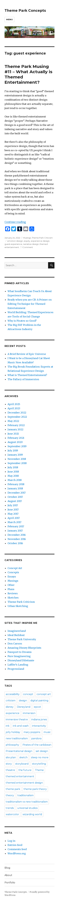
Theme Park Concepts (25, 10)
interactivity (39, 725)
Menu (9, 19)
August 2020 (15, 442)
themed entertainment (20, 776)
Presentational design (19, 751)
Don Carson (15, 643)
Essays (12, 576)
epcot (37, 706)
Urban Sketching (18, 606)
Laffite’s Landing (18, 664)
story (9, 763)
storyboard (22, 763)
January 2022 (15, 429)
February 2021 (16, 437)
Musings (27, 238)
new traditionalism (17, 738)
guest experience (13, 244)
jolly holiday (13, 732)
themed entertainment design (24, 782)
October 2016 (15, 543)
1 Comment (27, 247)
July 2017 (13, 505)
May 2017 (13, 513)
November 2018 (17, 458)
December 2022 (17, 412)
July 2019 (13, 450)
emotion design (15, 241)
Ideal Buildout (16, 635)
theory (10, 795)
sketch (23, 757)
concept (28, 694)
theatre (10, 770)
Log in (11, 840)
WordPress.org (17, 853)
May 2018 (13, 475)
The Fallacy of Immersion (23, 379)
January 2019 (15, 454)
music (47, 732)
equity (27, 241)
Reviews (13, 593)
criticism (10, 700)
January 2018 (15, 488)
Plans (11, 589)
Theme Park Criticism (42, 238)
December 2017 (17, 492)
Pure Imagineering (19, 656)
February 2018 (16, 484)
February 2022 (16, 425)
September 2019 (17, 446)
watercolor (12, 814)
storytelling (39, 763)
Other (11, 584)
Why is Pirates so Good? (22, 320)
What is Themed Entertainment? (27, 375)
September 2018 (17, 463)
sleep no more (39, 757)
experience (12, 713)
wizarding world (32, 814)
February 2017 (16, 526)
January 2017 (15, 530)
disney (9, 706)
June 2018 (13, 471)
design (23, 700)
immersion (29, 713)
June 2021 (13, 433)
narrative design (31, 244)
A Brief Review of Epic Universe (27, 353)
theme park (13, 789)
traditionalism (25, 795)
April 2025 (14, 404)
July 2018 (13, 467)
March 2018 (15, 480)
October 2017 (15, 496)
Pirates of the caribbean (37, 744)
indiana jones (39, 719)
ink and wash (21, 725)
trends (10, 808)
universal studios (27, 808)
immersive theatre (17, 719)
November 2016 (17, 539)
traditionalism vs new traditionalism (27, 801)
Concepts (13, 572)
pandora (36, 738)
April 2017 (14, 517)
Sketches (13, 597)
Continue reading (15, 221)
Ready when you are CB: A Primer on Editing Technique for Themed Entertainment (30, 304)
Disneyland (23, 706)
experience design (40, 241)
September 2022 (17, 416)
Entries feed (15, 844)
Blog (7, 867)
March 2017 (14, 522)
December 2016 (17, 534)
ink (7, 725)
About (8, 875)
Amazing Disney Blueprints (24, 647)
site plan (11, 757)
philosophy (12, 744)
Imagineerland (17, 630)
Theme (39, 770)
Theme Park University (22, 639)
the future (24, 770)
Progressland (16, 668)
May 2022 (13, 420)
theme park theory (35, 789)
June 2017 (13, 509)
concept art (44, 694)
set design (42, 751)
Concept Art (15, 568)
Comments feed (17, 849)
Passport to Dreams (20, 651)
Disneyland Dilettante (21, 660)
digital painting (39, 700)
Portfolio (10, 882)
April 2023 (14, 408)
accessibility (13, 694)
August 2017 (15, 501)
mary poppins (32, 732)
